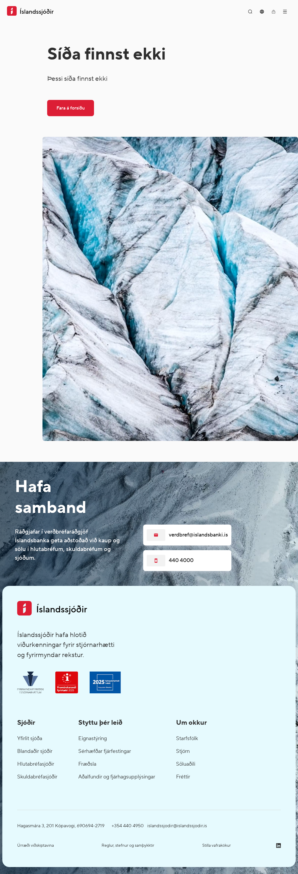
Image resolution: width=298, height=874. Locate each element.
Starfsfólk (187, 738)
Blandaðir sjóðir (34, 751)
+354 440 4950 (127, 826)
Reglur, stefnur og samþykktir (128, 845)
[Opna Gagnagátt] (273, 11)
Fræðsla (87, 764)
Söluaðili (185, 764)
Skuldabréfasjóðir (37, 777)
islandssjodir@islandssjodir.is (177, 826)
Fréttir (183, 777)
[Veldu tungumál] (262, 11)
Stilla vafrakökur (216, 845)
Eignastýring (92, 738)
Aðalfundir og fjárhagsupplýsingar (116, 777)
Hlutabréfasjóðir (35, 764)
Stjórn (183, 751)
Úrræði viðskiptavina (35, 845)
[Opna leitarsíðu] (250, 11)
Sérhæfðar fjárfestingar (104, 751)
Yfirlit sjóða (29, 738)
